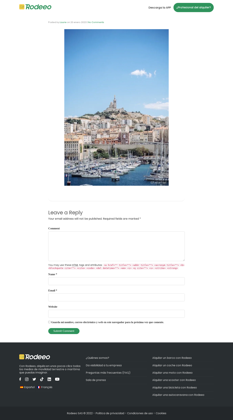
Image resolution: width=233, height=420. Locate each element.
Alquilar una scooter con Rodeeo (174, 380)
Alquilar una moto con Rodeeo (172, 373)
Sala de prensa (96, 380)
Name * (52, 274)
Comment (54, 228)
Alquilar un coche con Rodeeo (172, 365)
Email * (52, 290)
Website (52, 306)
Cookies (161, 413)
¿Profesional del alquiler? (193, 7)
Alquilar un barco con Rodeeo (172, 358)
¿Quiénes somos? (97, 358)
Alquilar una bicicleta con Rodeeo (174, 387)
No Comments (96, 22)
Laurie (63, 22)
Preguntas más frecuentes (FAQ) (108, 373)
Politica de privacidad (110, 413)
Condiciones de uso (140, 413)
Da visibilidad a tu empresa (104, 365)
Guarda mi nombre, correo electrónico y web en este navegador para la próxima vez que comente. (107, 322)
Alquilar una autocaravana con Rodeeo (178, 395)
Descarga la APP (160, 8)
